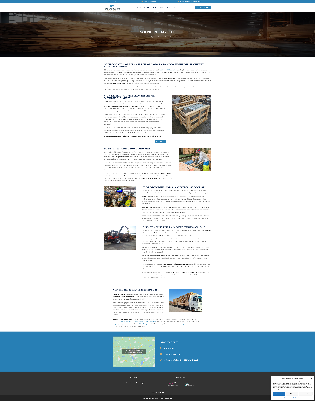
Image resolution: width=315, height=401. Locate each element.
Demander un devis (203, 7)
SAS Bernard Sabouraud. (167, 70)
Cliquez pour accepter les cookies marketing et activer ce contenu (134, 351)
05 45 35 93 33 (160, 141)
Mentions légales (297, 397)
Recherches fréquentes (157, 392)
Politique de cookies (287, 397)
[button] (312, 378)
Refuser (292, 394)
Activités (147, 7)
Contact (175, 7)
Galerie (154, 7)
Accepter (278, 394)
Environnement (164, 7)
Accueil (139, 7)
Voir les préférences (306, 394)
